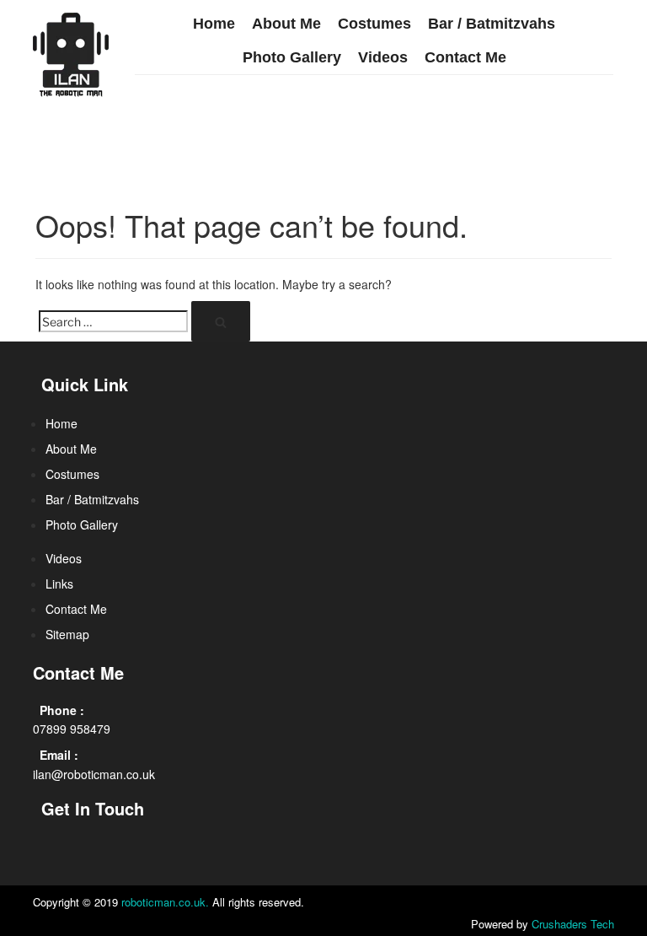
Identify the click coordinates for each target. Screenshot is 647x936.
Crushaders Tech (573, 924)
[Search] (220, 321)
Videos (383, 57)
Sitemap (67, 634)
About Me (286, 23)
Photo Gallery (292, 57)
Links (59, 583)
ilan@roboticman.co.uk (94, 774)
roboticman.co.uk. (165, 902)
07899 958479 (71, 728)
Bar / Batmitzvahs (491, 23)
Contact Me (465, 57)
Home (214, 23)
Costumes (374, 23)
